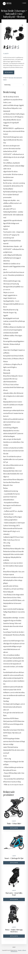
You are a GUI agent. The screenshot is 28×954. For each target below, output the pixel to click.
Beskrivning (7, 84)
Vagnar (5, 79)
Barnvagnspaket (18, 77)
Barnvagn (11, 77)
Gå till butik (9, 72)
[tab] (14, 85)
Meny (24, 3)
